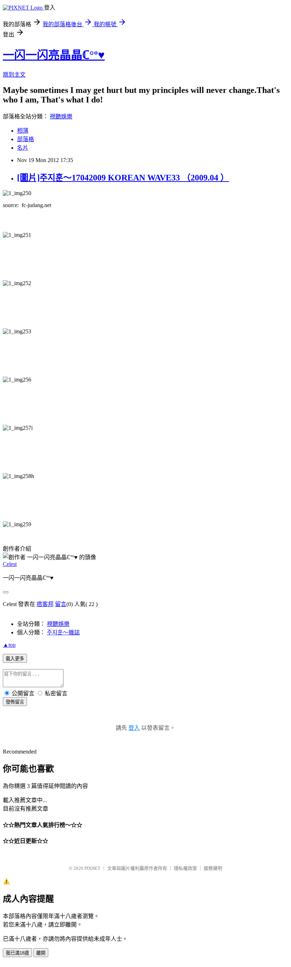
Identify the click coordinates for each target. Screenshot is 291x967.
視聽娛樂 (61, 116)
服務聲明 (213, 868)
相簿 (22, 131)
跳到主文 (14, 75)
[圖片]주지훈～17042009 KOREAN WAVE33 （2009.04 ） (123, 177)
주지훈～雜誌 (63, 632)
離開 (40, 953)
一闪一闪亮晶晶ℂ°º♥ (54, 55)
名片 (22, 148)
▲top (9, 645)
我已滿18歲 (17, 953)
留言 (60, 604)
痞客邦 (45, 604)
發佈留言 (15, 702)
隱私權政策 (185, 868)
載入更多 (15, 658)
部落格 (25, 139)
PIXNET (92, 868)
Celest (10, 564)
